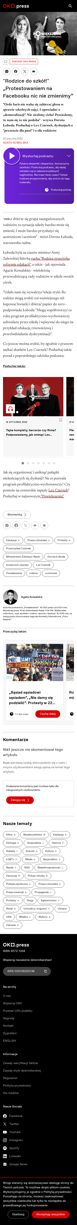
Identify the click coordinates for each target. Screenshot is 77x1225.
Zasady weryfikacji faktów (20, 1063)
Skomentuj (14, 515)
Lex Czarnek (58, 490)
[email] (35, 525)
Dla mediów (11, 1093)
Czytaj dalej (48, 714)
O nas (7, 996)
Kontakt (8, 1026)
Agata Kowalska (31, 597)
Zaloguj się (18, 800)
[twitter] (26, 525)
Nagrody (9, 1018)
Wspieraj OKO (12, 1003)
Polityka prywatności (17, 1086)
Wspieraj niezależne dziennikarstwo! (27, 960)
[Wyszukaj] (70, 6)
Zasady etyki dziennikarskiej (22, 1071)
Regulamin (10, 1078)
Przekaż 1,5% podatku (17, 1011)
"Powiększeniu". (52, 496)
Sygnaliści (10, 1033)
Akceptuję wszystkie (50, 1214)
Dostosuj (18, 1214)
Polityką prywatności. (58, 1192)
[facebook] (16, 525)
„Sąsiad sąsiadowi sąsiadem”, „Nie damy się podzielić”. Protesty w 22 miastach (31, 698)
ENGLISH (9, 1041)
